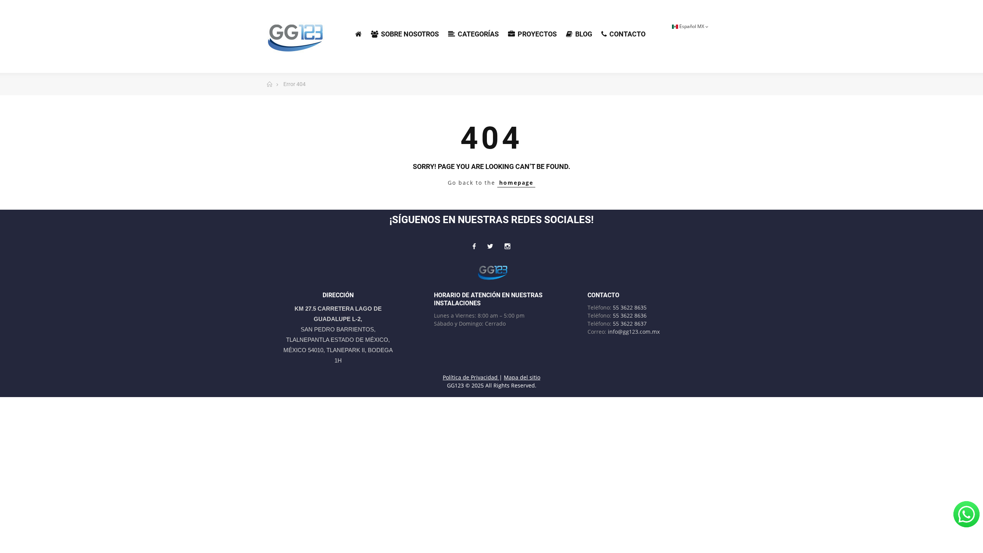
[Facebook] (474, 246)
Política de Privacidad (471, 377)
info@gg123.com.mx (634, 331)
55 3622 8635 (630, 307)
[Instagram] (507, 246)
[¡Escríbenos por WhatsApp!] (966, 514)
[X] (490, 246)
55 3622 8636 (630, 315)
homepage (516, 182)
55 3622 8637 (630, 323)
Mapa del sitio (522, 377)
